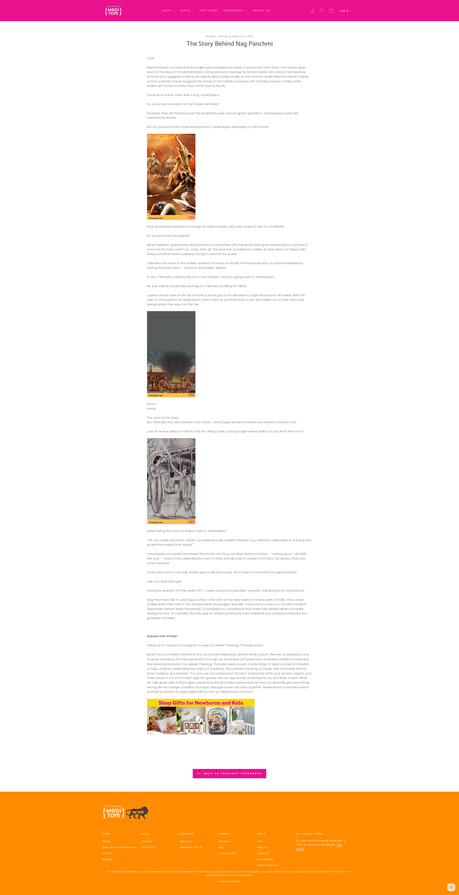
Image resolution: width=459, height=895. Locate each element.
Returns (262, 847)
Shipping (262, 853)
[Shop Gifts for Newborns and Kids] (229, 717)
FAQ (259, 841)
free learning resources (164, 664)
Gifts (186, 10)
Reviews (107, 859)
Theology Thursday (228, 36)
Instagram (189, 645)
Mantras (224, 841)
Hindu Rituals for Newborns (119, 847)
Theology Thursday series (217, 664)
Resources (234, 10)
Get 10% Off (148, 847)
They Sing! (209, 10)
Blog (221, 847)
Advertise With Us (191, 847)
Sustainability (227, 853)
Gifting (106, 841)
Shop (167, 10)
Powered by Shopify (229, 881)
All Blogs (211, 36)
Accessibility (265, 859)
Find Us (106, 853)
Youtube (172, 645)
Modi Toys (154, 654)
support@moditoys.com (197, 692)
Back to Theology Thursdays (231, 773)
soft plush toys (251, 659)
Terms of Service (267, 865)
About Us (262, 10)
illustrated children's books (282, 659)
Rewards (146, 841)
